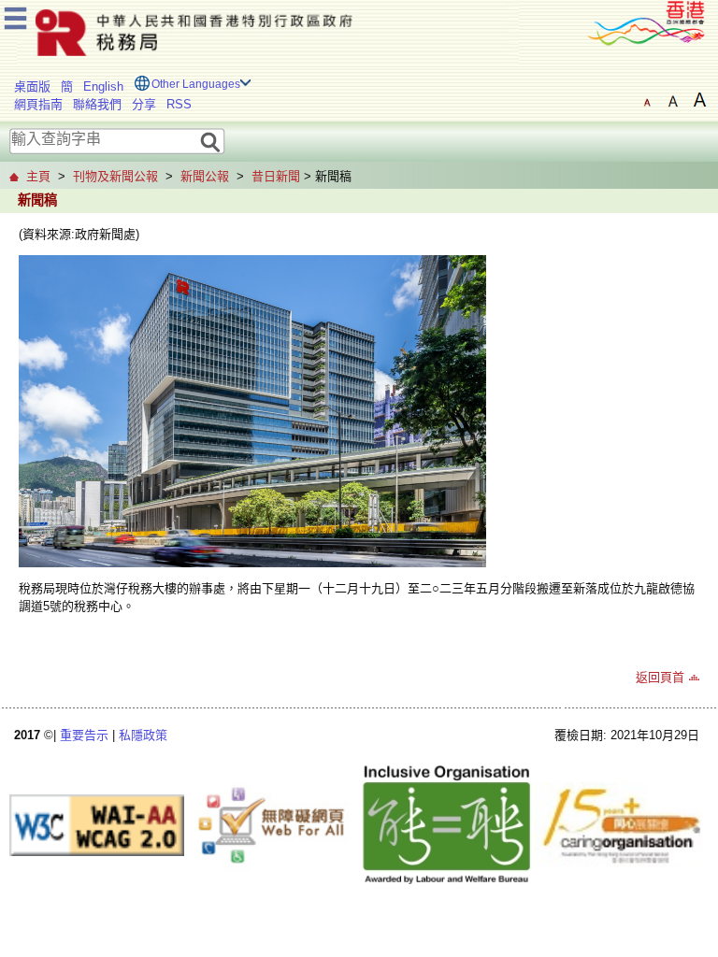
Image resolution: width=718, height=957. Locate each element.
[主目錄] (15, 15)
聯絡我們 (97, 104)
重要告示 (84, 735)
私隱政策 (143, 735)
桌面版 (32, 86)
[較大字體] (673, 100)
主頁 (38, 176)
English (103, 86)
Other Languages (195, 84)
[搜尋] (210, 141)
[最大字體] (699, 100)
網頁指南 (38, 104)
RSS (179, 104)
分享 (144, 104)
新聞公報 (204, 176)
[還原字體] (647, 100)
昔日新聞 (275, 176)
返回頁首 (660, 677)
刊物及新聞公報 (115, 176)
